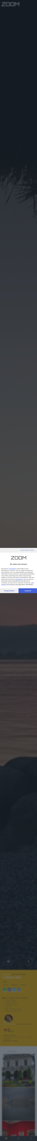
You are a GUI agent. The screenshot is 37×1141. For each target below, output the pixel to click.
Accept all (28, 590)
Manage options (9, 590)
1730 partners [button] (12, 568)
